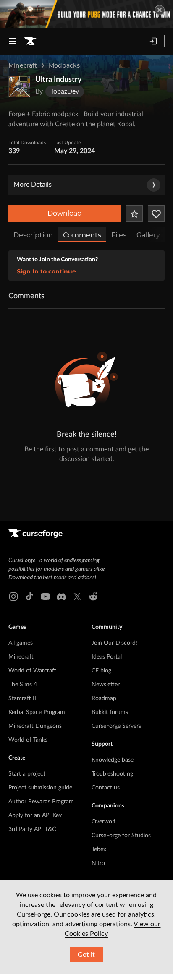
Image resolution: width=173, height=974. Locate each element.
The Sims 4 (22, 626)
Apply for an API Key (35, 757)
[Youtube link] (45, 538)
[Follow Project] (156, 213)
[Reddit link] (93, 538)
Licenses (18, 862)
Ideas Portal (107, 599)
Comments (82, 235)
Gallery (148, 235)
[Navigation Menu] (12, 41)
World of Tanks (27, 682)
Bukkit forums (110, 654)
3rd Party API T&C (32, 771)
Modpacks (64, 65)
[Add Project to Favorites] (134, 213)
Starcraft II (22, 640)
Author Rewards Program (41, 743)
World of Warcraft (32, 612)
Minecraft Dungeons (35, 668)
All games (20, 585)
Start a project (26, 716)
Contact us (106, 729)
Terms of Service (28, 834)
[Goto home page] (30, 41)
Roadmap (104, 640)
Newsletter (106, 626)
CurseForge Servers (116, 668)
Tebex (99, 791)
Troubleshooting (112, 716)
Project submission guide (40, 729)
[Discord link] (61, 538)
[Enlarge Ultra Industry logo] (19, 86)
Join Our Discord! (114, 585)
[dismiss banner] (160, 10)
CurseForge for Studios (121, 777)
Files (118, 235)
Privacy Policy (25, 848)
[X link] (77, 538)
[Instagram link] (13, 538)
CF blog (101, 612)
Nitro (98, 805)
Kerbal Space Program (36, 654)
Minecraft (22, 65)
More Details (32, 184)
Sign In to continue (46, 271)
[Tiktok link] (29, 538)
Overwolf (103, 763)
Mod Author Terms (30, 876)
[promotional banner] (86, 14)
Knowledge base (113, 702)
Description (33, 235)
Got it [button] (86, 954)
